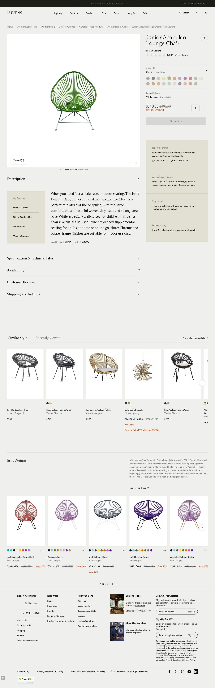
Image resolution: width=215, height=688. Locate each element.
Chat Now (32, 603)
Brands (50, 611)
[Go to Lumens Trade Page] (117, 604)
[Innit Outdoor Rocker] (148, 515)
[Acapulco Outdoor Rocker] (189, 515)
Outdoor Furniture (67, 26)
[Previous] (76, 3)
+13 (42, 550)
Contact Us (22, 620)
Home (10, 26)
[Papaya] (190, 84)
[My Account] (197, 13)
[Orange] (174, 78)
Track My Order (24, 625)
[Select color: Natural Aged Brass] (129, 403)
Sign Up (191, 611)
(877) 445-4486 (180, 160)
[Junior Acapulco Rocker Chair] (26, 515)
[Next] (138, 3)
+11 (83, 550)
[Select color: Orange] (104, 550)
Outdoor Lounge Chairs (117, 26)
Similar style (17, 338)
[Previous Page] (129, 163)
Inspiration (52, 606)
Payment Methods (55, 616)
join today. (140, 605)
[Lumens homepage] (14, 13)
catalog (143, 630)
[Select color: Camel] (50, 403)
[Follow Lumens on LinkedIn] (196, 671)
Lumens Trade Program (195, 4)
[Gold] (158, 84)
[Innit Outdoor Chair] (107, 515)
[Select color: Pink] (23, 550)
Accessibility (23, 671)
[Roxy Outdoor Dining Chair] (64, 367)
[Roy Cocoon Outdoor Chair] (104, 367)
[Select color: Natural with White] (205, 403)
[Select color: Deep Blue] (67, 550)
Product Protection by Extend (60, 621)
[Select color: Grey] (96, 550)
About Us (82, 601)
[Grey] (148, 78)
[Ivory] (174, 84)
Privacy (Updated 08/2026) (50, 671)
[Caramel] (153, 84)
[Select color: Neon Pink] (148, 550)
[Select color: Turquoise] (8, 550)
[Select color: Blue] (11, 550)
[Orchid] (148, 84)
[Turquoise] (196, 78)
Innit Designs (155, 50)
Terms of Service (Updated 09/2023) (88, 671)
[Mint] (169, 84)
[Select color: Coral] (64, 550)
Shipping (21, 630)
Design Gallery (85, 606)
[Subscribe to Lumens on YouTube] (189, 671)
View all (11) (18, 160)
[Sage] (196, 84)
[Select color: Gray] (26, 550)
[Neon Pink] (180, 78)
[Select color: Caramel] (58, 550)
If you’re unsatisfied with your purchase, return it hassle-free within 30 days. (174, 207)
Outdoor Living (48, 26)
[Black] (153, 78)
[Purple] (185, 78)
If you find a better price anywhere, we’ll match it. (175, 230)
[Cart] (206, 13)
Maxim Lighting (132, 413)
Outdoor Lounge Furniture (91, 26)
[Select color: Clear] (61, 550)
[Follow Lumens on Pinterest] (176, 671)
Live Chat (160, 160)
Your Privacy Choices (87, 626)
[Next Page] (135, 163)
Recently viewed (47, 338)
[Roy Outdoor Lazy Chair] (25, 367)
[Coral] (185, 84)
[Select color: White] (17, 550)
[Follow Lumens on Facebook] (170, 671)
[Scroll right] (202, 383)
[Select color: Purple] (29, 550)
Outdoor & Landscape (27, 26)
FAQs (49, 601)
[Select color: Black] (47, 403)
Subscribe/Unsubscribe (28, 640)
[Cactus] (169, 78)
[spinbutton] (195, 108)
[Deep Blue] (180, 84)
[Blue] (158, 78)
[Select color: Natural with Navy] (208, 403)
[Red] (190, 78)
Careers (81, 616)
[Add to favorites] (204, 38)
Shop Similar (27, 396)
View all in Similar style (194, 338)
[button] (155, 55)
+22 (205, 550)
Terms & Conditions (86, 621)
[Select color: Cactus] (55, 550)
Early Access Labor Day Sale (112, 3)
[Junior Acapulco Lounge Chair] (73, 101)
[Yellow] (164, 78)
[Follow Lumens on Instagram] (183, 671)
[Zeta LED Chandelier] (143, 367)
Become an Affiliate (87, 611)
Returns (20, 635)
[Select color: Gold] (70, 550)
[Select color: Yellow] (20, 550)
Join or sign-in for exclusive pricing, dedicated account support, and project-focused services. (173, 183)
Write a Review (181, 55)
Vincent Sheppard (15, 413)
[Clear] (164, 84)
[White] (201, 78)
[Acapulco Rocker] (67, 515)
